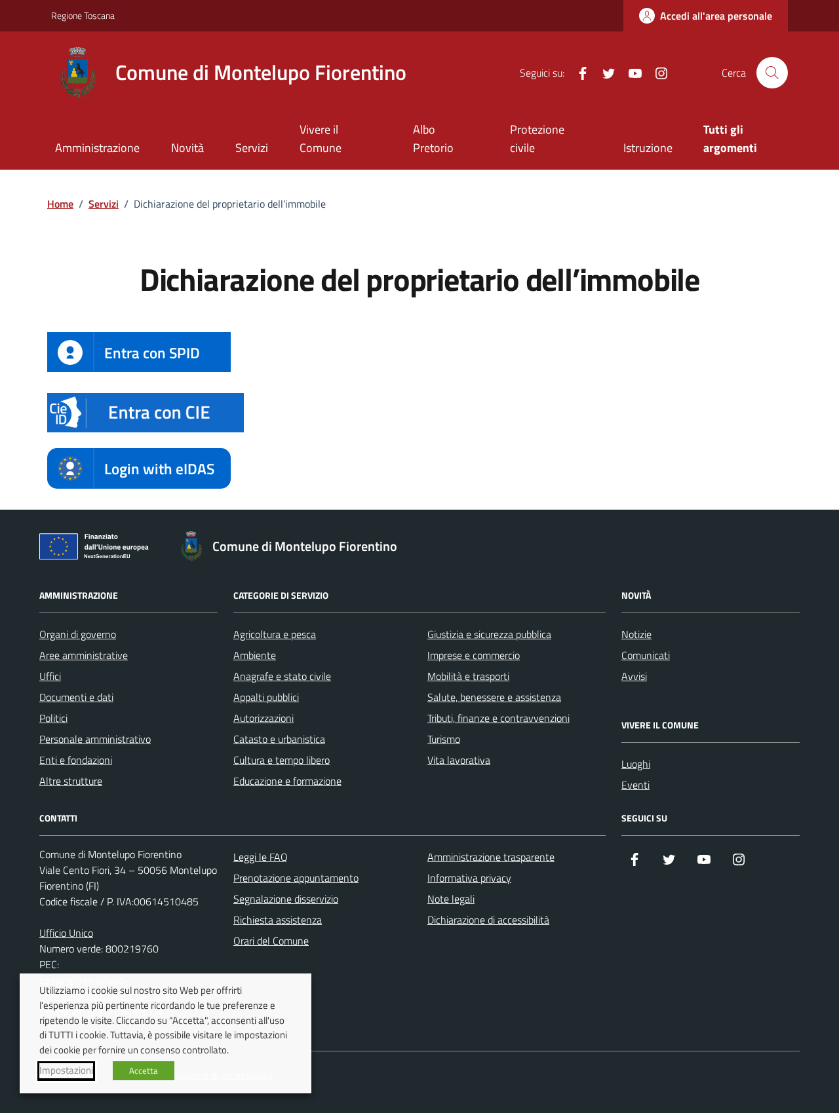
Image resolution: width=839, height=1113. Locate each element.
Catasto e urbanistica (279, 739)
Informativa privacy (469, 878)
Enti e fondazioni (75, 760)
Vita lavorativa (458, 760)
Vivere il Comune (320, 139)
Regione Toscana (83, 15)
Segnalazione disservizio (285, 899)
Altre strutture (70, 781)
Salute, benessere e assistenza (494, 697)
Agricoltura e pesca (274, 634)
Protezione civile (537, 139)
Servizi (251, 148)
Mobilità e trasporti (468, 676)
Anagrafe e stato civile (282, 676)
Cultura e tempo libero (281, 760)
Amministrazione (97, 148)
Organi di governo (77, 634)
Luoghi (635, 764)
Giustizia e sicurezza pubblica (489, 634)
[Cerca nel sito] (772, 72)
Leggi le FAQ (260, 857)
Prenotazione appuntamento (296, 878)
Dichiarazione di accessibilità (488, 920)
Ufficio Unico (66, 933)
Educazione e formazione (287, 781)
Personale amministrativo (95, 739)
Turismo (443, 739)
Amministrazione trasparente (491, 857)
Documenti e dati (76, 697)
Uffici (50, 676)
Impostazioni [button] (66, 1070)
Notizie (636, 634)
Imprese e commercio (473, 655)
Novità (187, 148)
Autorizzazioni (263, 718)
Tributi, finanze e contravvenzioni (498, 718)
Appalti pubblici (266, 697)
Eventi (635, 785)
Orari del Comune (271, 941)
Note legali (451, 899)
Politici (53, 718)
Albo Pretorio (433, 139)
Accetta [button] (143, 1070)
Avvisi (634, 676)
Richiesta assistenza (277, 920)
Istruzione (648, 148)
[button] (145, 412)
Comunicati (645, 655)
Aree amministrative (83, 655)
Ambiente (254, 655)
